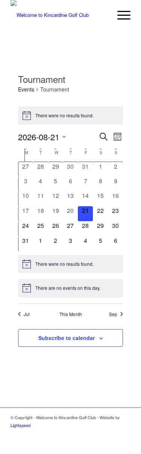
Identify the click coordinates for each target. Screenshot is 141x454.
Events (26, 89)
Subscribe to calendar (66, 338)
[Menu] (120, 15)
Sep (113, 314)
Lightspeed (20, 425)
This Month (70, 314)
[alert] (70, 115)
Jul (27, 314)
